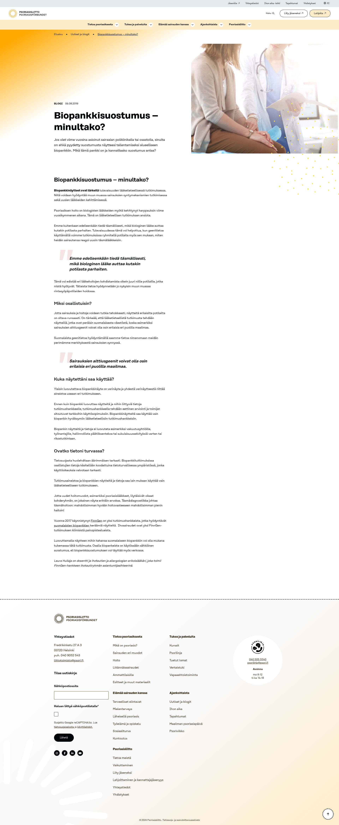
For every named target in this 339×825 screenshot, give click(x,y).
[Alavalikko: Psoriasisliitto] (249, 25)
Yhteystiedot (252, 3)
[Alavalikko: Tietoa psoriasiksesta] (117, 25)
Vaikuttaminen (123, 765)
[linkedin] (72, 753)
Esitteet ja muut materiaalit (131, 682)
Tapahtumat (292, 3)
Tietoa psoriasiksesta (100, 24)
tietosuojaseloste (64, 727)
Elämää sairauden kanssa (174, 24)
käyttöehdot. (85, 727)
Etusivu (58, 34)
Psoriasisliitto (237, 24)
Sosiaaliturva (122, 731)
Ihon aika (176, 709)
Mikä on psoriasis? (125, 645)
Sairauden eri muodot (127, 653)
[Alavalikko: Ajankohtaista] (221, 25)
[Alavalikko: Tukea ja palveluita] (151, 25)
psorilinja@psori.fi (257, 663)
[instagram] (57, 753)
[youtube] (80, 753)
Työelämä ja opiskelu (127, 723)
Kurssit (174, 645)
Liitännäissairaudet (126, 667)
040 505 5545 (257, 659)
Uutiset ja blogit (80, 34)
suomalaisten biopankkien (71, 525)
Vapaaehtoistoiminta (184, 675)
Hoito (116, 660)
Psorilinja (176, 653)
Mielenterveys (122, 709)
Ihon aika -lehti (272, 3)
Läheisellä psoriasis (126, 716)
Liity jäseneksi (292, 13)
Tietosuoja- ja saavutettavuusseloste (181, 820)
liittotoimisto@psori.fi (69, 660)
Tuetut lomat (178, 660)
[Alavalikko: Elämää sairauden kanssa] (193, 25)
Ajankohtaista (208, 24)
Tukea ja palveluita (135, 24)
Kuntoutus (120, 738)
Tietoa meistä (122, 758)
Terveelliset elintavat (127, 701)
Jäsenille (232, 3)
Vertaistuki (177, 667)
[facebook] (64, 753)
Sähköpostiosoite (66, 686)
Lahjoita (318, 13)
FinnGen (96, 520)
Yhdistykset (310, 3)
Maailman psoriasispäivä (186, 723)
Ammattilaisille (123, 675)
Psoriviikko (177, 731)
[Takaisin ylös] (328, 814)
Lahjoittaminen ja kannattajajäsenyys (138, 780)
